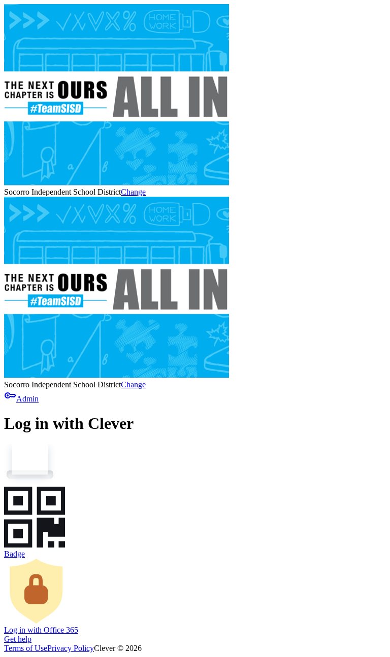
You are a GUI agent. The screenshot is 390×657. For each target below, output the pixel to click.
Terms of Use (25, 648)
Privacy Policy (70, 648)
